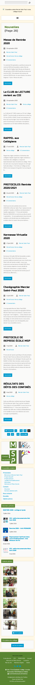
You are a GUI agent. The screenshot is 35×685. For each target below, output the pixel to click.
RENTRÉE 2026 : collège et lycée (14, 510)
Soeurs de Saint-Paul (17, 679)
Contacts (5, 486)
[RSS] (15, 666)
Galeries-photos (8, 499)
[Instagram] (20, 666)
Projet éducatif (8, 477)
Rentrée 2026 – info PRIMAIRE (20, 528)
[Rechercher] (29, 3)
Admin (28, 662)
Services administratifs (10, 491)
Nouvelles (6, 496)
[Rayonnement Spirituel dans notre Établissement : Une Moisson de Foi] (5, 540)
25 (25, 430)
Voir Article (8, 83)
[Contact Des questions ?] (17, 463)
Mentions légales (19, 662)
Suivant (23, 434)
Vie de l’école (10, 56)
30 (18, 434)
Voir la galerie (18, 633)
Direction (7, 489)
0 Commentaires (11, 60)
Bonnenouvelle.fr (21, 681)
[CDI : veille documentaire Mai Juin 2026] (5, 521)
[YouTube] (17, 666)
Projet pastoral (8, 478)
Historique (7, 482)
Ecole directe (7, 658)
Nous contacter (7, 493)
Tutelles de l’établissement (12, 480)
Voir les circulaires (17, 645)
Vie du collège (18, 56)
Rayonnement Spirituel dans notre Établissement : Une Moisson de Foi (19, 538)
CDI (14, 658)
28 (12, 434)
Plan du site (8, 662)
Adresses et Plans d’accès (11, 484)
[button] (10, 570)
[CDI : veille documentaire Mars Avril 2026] (5, 552)
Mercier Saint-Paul (11, 52)
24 (21, 430)
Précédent (10, 430)
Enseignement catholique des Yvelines (17, 677)
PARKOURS (21, 658)
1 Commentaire (10, 303)
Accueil (29, 658)
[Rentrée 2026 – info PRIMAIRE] (5, 531)
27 (8, 434)
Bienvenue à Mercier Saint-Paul (13, 475)
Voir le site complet (17, 655)
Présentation (7, 473)
